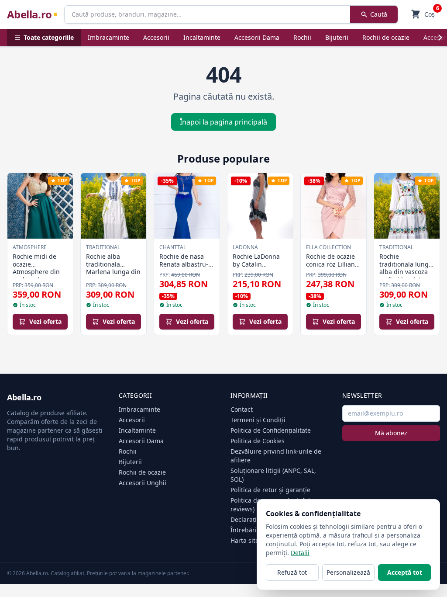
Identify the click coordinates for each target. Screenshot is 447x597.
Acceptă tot (404, 572)
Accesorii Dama (256, 37)
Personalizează (348, 572)
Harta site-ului (251, 540)
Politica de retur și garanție (270, 490)
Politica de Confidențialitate (270, 430)
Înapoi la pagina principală (223, 122)
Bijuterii (336, 37)
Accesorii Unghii (142, 483)
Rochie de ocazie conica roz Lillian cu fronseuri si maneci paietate (330, 268)
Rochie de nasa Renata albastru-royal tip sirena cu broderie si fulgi (185, 268)
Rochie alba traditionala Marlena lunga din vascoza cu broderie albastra (113, 271)
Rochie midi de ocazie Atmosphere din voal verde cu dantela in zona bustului (36, 275)
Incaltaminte (201, 37)
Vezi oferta (45, 321)
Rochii (302, 37)
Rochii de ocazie (385, 37)
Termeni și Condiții (257, 420)
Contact (241, 409)
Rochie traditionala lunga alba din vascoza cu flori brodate (405, 268)
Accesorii (156, 37)
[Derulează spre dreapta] (440, 37)
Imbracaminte (108, 37)
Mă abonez (391, 433)
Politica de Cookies (257, 441)
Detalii (300, 552)
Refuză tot (292, 572)
